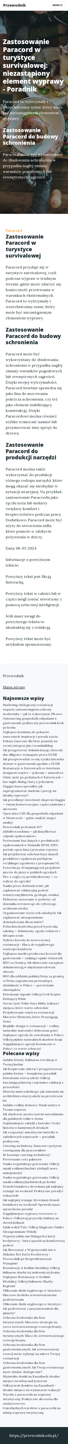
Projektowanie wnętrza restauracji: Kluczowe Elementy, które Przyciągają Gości (30, 1016)
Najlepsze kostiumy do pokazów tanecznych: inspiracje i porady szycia (30, 734)
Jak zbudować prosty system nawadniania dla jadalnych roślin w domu (33, 1116)
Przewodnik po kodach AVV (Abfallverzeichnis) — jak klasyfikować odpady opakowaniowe (29, 831)
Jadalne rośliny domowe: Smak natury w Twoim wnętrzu (31, 1107)
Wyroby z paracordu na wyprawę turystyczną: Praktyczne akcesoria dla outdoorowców (30, 1399)
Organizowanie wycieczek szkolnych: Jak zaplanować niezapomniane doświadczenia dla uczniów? (32, 917)
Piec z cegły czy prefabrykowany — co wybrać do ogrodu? (30, 879)
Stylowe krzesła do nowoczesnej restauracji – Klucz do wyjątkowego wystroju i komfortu (28, 944)
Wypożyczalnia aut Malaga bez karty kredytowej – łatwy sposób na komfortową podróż (34, 1240)
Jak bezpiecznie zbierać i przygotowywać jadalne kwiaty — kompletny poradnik (32, 1071)
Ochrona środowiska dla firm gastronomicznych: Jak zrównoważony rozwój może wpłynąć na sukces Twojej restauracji (31, 1351)
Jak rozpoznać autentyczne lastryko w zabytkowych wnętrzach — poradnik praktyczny (30, 1136)
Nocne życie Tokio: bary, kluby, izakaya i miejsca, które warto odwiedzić (31, 1005)
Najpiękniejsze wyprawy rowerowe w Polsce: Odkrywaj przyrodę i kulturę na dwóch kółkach (31, 1218)
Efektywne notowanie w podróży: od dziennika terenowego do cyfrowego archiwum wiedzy (29, 903)
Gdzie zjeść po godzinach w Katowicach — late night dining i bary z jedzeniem (33, 779)
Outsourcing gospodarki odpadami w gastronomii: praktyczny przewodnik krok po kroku (33, 723)
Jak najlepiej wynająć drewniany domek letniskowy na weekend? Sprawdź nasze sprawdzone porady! (31, 1204)
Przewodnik (14, 5)
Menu (56, 5)
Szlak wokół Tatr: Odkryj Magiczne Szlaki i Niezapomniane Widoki (33, 1229)
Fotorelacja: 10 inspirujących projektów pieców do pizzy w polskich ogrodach (31, 870)
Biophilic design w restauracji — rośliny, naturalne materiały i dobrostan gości (31, 1028)
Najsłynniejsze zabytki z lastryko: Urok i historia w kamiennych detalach (31, 1125)
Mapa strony (14, 687)
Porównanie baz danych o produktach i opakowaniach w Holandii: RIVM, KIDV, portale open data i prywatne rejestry (31, 845)
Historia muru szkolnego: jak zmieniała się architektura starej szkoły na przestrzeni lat (33, 1096)
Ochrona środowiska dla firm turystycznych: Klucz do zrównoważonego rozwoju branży (33, 1335)
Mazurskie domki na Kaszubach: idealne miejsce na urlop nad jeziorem (31, 1378)
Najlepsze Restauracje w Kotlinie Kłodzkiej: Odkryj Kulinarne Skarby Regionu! (28, 1281)
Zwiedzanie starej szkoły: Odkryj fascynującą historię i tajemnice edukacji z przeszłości (33, 1082)
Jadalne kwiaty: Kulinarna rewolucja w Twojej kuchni (30, 1062)
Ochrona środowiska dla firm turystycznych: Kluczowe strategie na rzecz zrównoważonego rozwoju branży (32, 1322)
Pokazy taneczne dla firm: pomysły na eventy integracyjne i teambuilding (30, 743)
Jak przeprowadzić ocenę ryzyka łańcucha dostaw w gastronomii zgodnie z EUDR (33, 761)
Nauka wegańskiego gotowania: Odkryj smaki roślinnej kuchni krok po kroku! (31, 1180)
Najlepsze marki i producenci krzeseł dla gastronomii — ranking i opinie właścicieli (32, 956)
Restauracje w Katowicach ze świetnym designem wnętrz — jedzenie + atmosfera (33, 770)
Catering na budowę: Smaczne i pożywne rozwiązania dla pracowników (32, 1148)
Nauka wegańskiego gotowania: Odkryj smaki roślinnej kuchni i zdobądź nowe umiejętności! (31, 1168)
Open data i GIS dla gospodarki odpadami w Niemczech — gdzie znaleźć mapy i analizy (33, 817)
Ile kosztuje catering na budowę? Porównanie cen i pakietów (27, 1157)
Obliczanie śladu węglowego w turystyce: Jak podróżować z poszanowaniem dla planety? (32, 1308)
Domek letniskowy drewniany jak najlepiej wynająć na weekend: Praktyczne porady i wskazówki (33, 1191)
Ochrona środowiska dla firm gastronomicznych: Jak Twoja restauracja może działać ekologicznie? (33, 1367)
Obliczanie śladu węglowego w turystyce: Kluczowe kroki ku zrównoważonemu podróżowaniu (32, 1295)
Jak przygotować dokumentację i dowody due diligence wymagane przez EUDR (33, 752)
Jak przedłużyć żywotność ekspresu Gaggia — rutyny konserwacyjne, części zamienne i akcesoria (34, 804)
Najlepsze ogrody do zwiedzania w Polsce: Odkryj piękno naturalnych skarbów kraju (33, 1037)
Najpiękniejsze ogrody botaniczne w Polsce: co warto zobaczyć (29, 1046)
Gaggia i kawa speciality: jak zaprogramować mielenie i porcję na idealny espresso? (29, 790)
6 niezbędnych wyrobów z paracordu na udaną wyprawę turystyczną (32, 1410)
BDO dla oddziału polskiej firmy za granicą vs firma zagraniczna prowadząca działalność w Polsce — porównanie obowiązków (33, 983)
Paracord (14, 230)
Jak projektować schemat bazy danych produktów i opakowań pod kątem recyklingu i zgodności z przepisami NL (31, 858)
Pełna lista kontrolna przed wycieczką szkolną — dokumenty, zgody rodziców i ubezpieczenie (31, 931)
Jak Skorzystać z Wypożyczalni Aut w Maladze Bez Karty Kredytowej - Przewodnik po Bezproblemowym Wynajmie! (29, 1256)
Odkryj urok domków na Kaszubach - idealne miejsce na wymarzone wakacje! (32, 1388)
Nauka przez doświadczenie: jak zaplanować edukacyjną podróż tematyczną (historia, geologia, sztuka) (31, 890)
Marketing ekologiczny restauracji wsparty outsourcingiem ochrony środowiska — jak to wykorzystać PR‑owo (32, 709)
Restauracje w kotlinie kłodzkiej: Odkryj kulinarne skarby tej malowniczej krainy (31, 1270)
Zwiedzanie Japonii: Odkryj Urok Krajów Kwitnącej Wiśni (32, 996)
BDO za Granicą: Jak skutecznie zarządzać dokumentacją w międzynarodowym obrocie (33, 967)
